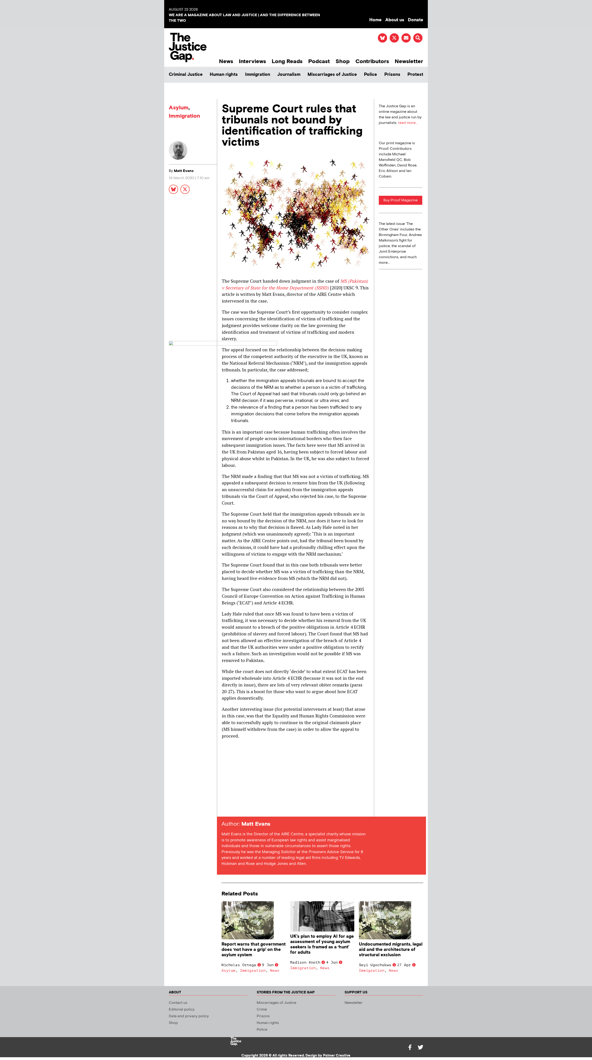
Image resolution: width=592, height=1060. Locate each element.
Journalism (288, 74)
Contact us (178, 1002)
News (226, 61)
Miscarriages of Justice (332, 74)
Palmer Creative (336, 1055)
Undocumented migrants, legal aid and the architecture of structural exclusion (390, 949)
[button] (418, 38)
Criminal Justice (186, 74)
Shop (343, 61)
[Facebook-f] (410, 1047)
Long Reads (287, 61)
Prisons (392, 74)
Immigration (257, 74)
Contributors (372, 61)
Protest (415, 74)
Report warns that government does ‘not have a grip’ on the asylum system (254, 949)
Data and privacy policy (189, 1016)
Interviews (252, 61)
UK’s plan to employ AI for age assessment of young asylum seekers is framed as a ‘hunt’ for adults (322, 944)
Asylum (178, 107)
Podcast (319, 61)
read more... (408, 122)
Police (370, 74)
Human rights (224, 74)
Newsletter (409, 61)
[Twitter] (420, 1047)
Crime (262, 1009)
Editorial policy (181, 1009)
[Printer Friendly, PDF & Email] (225, 808)
